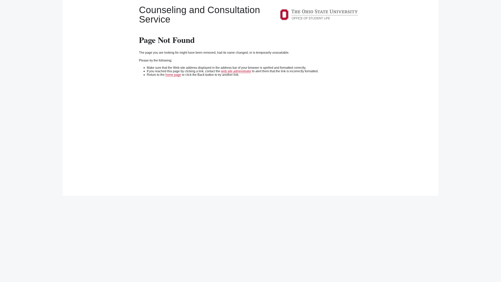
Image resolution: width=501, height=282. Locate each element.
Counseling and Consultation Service (199, 14)
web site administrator (236, 71)
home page (173, 74)
